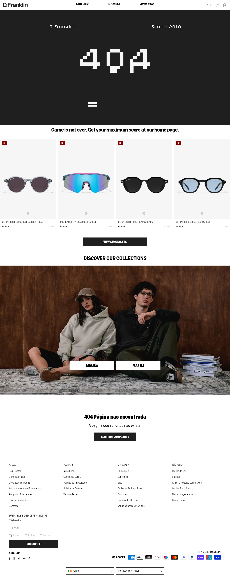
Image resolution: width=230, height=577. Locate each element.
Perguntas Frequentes (20, 494)
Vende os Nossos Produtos (131, 506)
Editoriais (122, 494)
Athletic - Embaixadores (130, 488)
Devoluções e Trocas (19, 483)
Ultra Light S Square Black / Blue (193, 222)
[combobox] (90, 571)
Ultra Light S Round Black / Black (135, 222)
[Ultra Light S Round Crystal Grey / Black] (28, 179)
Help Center (15, 471)
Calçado (176, 477)
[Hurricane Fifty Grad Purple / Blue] (86, 179)
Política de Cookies (73, 488)
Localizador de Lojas (128, 500)
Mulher (31, 535)
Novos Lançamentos (182, 494)
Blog (120, 483)
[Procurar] (209, 4)
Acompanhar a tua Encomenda (25, 488)
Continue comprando (115, 436)
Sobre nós (123, 477)
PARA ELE (138, 365)
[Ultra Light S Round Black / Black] (144, 179)
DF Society (123, 471)
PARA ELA (92, 365)
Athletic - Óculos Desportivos (187, 483)
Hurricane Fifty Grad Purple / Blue (78, 222)
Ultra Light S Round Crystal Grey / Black (23, 222)
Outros (46, 535)
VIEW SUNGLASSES (115, 241)
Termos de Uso (70, 494)
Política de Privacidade (75, 483)
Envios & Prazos (17, 477)
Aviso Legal (69, 471)
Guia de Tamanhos (18, 500)
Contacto (14, 506)
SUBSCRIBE (33, 544)
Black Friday (178, 500)
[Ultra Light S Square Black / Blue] (202, 179)
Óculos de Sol (179, 471)
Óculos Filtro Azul (181, 488)
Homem (16, 535)
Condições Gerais (72, 477)
